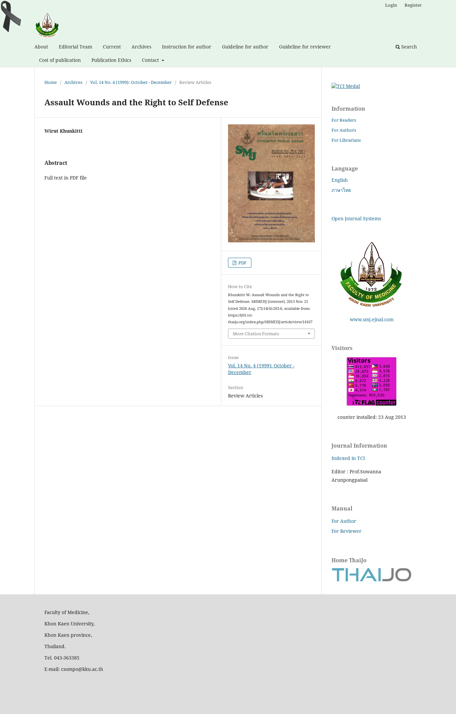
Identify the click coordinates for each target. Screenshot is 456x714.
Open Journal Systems (356, 218)
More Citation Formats (256, 334)
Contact (151, 60)
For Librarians (346, 140)
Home (50, 82)
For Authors (343, 130)
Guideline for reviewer (305, 46)
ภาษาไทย (341, 190)
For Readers (343, 120)
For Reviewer (346, 531)
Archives (141, 46)
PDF (242, 263)
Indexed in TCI (348, 458)
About (41, 46)
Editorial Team (75, 46)
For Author (343, 521)
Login (391, 5)
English (339, 180)
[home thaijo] (371, 580)
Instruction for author (186, 46)
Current (112, 46)
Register (413, 5)
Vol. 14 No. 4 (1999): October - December (131, 82)
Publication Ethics (111, 60)
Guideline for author (245, 46)
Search (408, 46)
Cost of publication (60, 60)
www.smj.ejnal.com (372, 319)
